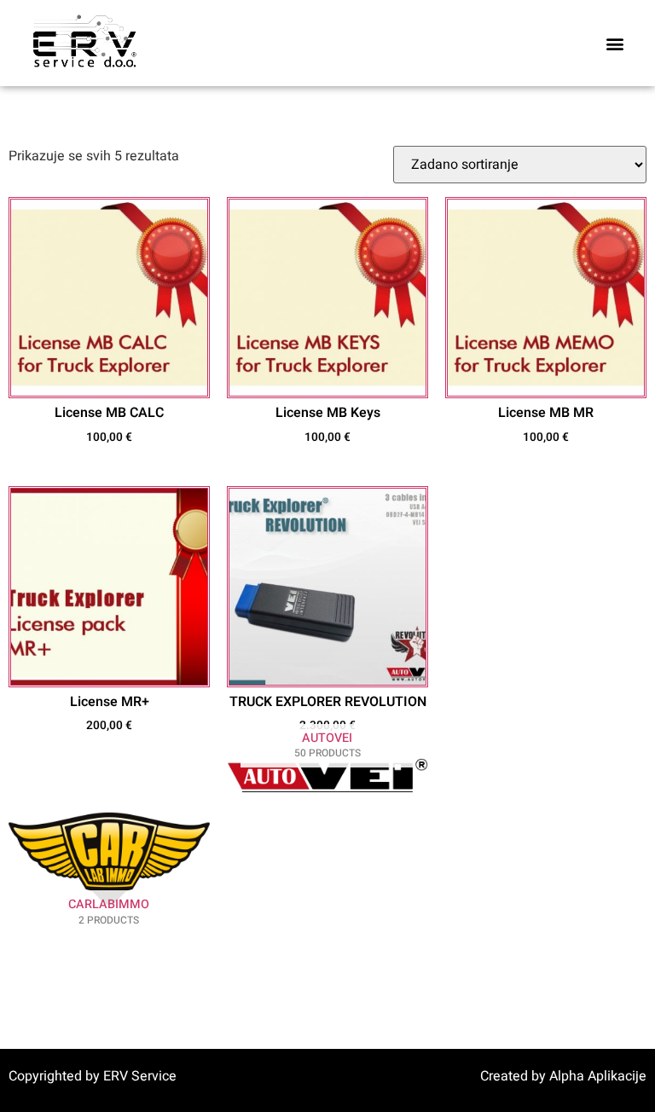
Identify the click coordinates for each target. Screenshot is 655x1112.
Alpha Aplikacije (597, 1076)
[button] (615, 43)
